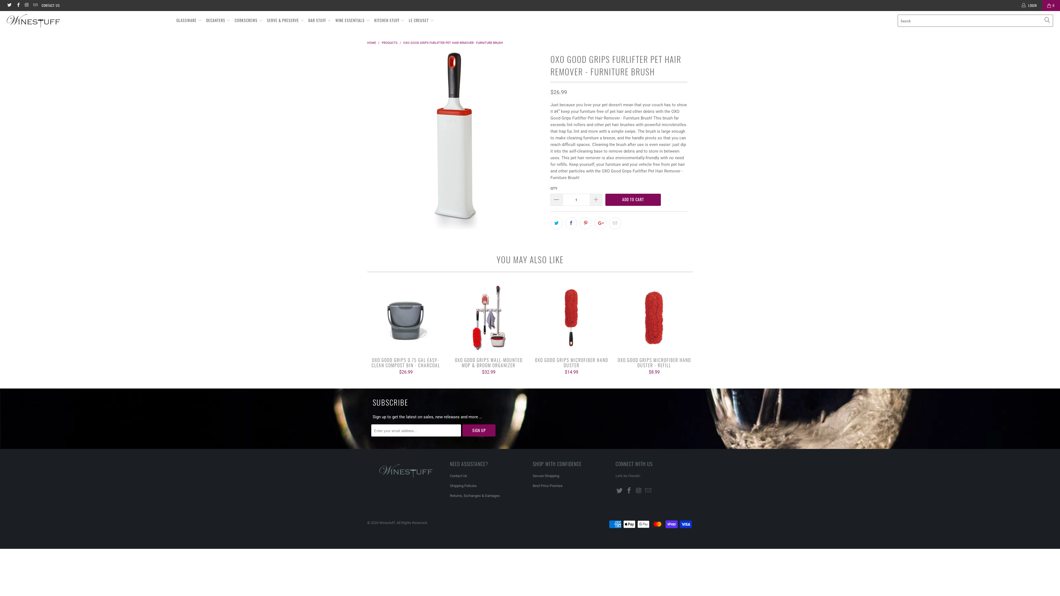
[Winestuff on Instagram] (26, 5)
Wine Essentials (350, 20)
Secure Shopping (546, 476)
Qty (553, 188)
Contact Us (51, 5)
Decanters (216, 20)
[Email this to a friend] (615, 223)
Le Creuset (419, 20)
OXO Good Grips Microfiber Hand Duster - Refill (654, 317)
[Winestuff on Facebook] (17, 5)
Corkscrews (247, 20)
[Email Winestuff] (35, 5)
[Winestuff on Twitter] (9, 5)
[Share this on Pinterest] (586, 223)
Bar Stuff (317, 20)
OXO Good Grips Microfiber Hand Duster (571, 317)
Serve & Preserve (283, 20)
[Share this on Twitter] (556, 223)
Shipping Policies (463, 486)
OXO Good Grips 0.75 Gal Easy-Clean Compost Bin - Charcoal (405, 317)
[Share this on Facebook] (571, 223)
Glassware (187, 20)
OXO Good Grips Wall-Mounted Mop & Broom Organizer (488, 317)
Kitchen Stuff (387, 20)
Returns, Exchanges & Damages (475, 496)
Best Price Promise (548, 486)
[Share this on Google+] (600, 223)
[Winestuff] (87, 21)
